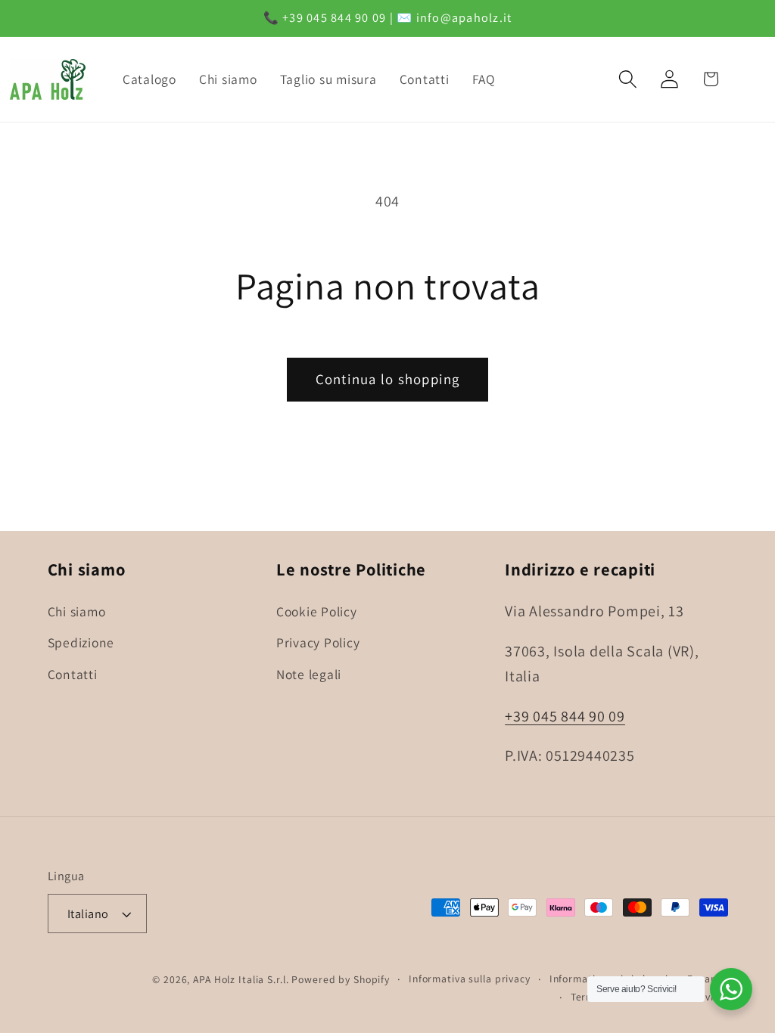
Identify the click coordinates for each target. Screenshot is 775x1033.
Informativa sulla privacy (470, 978)
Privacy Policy (318, 642)
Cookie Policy (316, 611)
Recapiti (707, 978)
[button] (628, 79)
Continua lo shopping (388, 379)
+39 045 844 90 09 (565, 716)
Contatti (73, 674)
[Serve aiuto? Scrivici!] (731, 989)
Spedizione (81, 642)
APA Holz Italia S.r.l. (240, 979)
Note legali (308, 674)
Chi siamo (77, 611)
